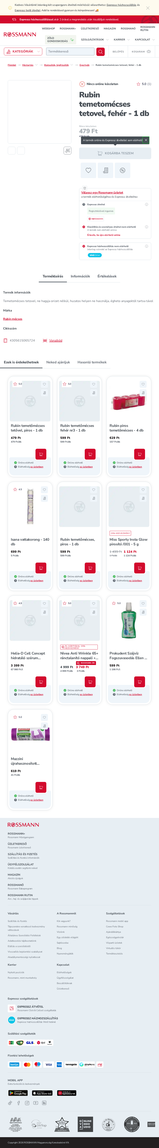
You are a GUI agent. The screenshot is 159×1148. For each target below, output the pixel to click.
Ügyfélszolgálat (65, 977)
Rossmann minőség (67, 926)
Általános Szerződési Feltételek (24, 935)
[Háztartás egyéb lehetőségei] (36, 64)
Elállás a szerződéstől (19, 946)
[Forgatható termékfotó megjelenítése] (67, 150)
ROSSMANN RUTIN (147, 28)
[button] (95, 39)
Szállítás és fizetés (17, 921)
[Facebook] (18, 1103)
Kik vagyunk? (63, 921)
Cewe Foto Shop (114, 926)
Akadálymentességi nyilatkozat (24, 957)
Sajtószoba (62, 942)
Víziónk (61, 932)
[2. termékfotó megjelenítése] (21, 150)
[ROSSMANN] (23, 825)
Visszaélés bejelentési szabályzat (25, 951)
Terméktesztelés (114, 953)
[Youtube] (35, 1103)
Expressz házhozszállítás (121, 5)
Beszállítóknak (64, 983)
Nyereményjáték (65, 953)
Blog (59, 948)
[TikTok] (10, 1103)
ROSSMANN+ (68, 28)
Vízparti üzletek (114, 942)
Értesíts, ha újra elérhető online (103, 235)
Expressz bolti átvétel (27, 10)
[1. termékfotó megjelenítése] (12, 150)
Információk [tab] (80, 276)
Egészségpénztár (115, 937)
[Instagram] (27, 1103)
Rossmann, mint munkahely (22, 977)
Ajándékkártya (113, 932)
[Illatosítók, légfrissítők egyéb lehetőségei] (71, 64)
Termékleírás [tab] (53, 276)
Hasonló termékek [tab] (92, 362)
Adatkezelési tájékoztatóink (22, 940)
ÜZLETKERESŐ (90, 28)
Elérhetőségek (64, 972)
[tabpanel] (79, 315)
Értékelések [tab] (107, 276)
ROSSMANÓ (128, 28)
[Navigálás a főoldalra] (20, 34)
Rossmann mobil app (117, 921)
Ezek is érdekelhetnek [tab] (21, 362)
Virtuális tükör (113, 948)
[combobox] (70, 51)
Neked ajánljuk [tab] (58, 362)
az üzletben (36, 466)
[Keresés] (100, 52)
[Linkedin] (44, 1103)
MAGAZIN (110, 28)
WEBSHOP (48, 28)
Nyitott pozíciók (16, 972)
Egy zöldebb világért (67, 937)
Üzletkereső (63, 988)
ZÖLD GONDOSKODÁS (57, 39)
